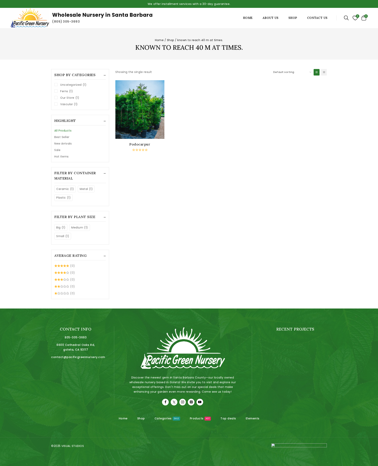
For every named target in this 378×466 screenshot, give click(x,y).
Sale (57, 150)
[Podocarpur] (139, 109)
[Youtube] (199, 402)
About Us (271, 18)
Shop (292, 18)
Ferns (66, 91)
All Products (62, 131)
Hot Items (61, 156)
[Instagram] (182, 402)
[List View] (324, 72)
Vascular (69, 104)
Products (200, 418)
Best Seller (61, 137)
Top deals (228, 418)
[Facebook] (165, 402)
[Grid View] (317, 72)
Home (248, 18)
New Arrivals (63, 144)
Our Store (69, 98)
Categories (167, 418)
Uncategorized (73, 85)
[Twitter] (174, 402)
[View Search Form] (346, 18)
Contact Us (317, 18)
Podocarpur (139, 144)
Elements (252, 418)
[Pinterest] (191, 402)
